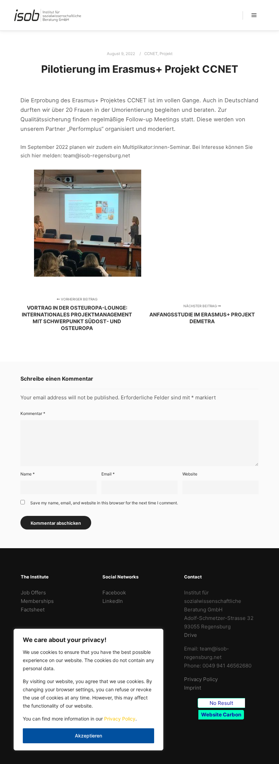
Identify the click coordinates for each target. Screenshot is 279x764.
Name (27, 473)
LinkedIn (112, 601)
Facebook (114, 592)
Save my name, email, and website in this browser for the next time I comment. (104, 502)
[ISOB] (48, 15)
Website (189, 473)
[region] (88, 689)
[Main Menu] (254, 15)
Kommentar (32, 413)
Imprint (192, 687)
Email (108, 473)
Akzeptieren (88, 736)
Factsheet (33, 609)
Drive (190, 635)
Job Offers (33, 592)
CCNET (151, 53)
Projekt (166, 53)
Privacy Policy (119, 719)
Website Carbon (221, 714)
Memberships (37, 601)
